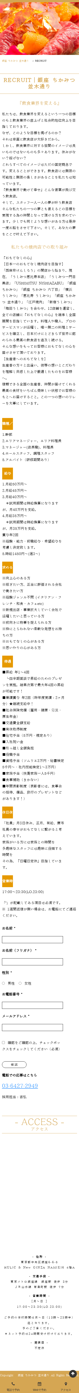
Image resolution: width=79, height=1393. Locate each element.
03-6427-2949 (20, 1086)
